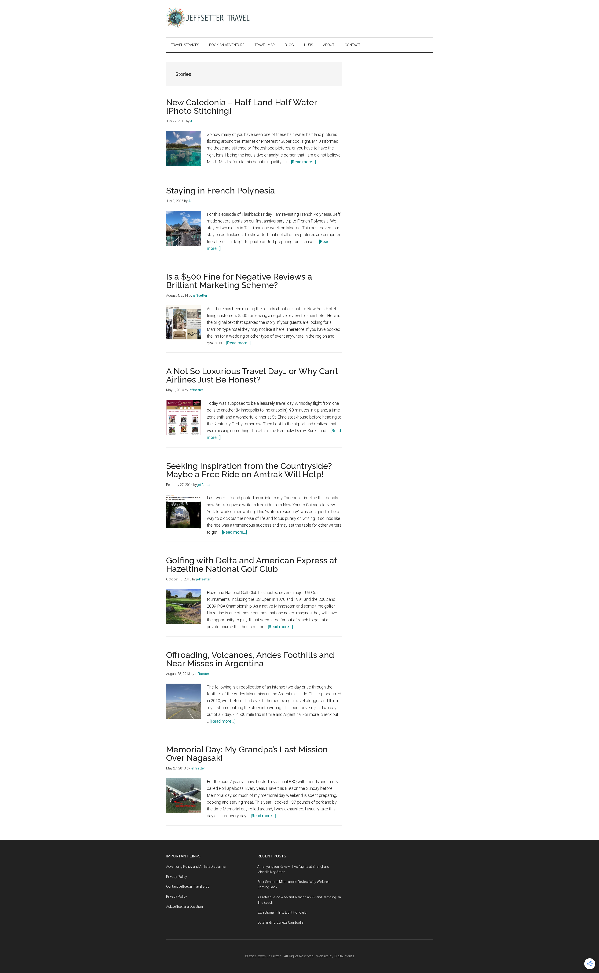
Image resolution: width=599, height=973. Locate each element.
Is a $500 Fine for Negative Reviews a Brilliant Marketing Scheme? (239, 281)
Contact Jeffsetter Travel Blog (187, 886)
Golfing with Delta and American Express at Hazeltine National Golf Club (251, 564)
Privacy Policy (176, 876)
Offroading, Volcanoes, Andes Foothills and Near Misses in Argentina (250, 659)
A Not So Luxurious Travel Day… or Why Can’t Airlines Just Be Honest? (252, 375)
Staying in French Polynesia (220, 190)
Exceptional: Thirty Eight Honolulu (282, 912)
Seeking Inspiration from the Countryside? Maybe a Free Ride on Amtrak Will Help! (249, 470)
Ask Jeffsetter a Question (184, 906)
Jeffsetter (274, 956)
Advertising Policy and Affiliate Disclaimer (196, 866)
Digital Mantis (344, 956)
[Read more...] (303, 161)
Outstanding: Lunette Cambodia (280, 922)
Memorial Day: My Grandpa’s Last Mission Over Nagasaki (247, 753)
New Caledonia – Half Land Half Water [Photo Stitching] (241, 106)
